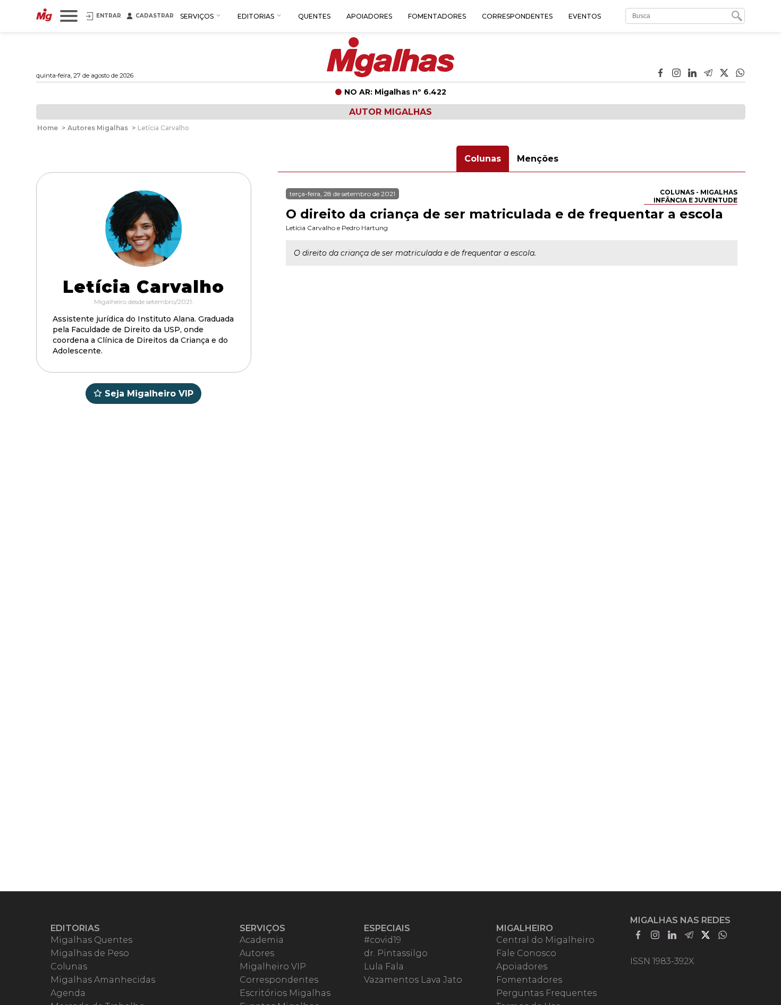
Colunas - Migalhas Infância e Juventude (695, 196)
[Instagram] (676, 74)
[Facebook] (660, 74)
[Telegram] (708, 74)
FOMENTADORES (437, 16)
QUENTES (314, 16)
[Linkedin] (692, 74)
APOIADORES (369, 16)
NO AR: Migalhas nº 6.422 (395, 92)
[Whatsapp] (740, 74)
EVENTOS (584, 16)
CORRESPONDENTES (517, 16)
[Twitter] (724, 74)
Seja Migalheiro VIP (149, 394)
